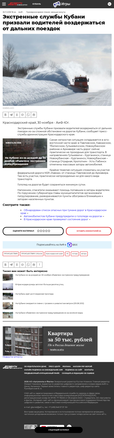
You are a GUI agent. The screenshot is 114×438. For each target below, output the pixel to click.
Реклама (66, 366)
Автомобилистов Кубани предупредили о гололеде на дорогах (63, 216)
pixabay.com (8, 108)
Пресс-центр (54, 366)
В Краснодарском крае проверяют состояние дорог (56, 219)
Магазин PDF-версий (82, 366)
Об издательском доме (35, 366)
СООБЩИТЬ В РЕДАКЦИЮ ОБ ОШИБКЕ (78, 373)
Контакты (89, 370)
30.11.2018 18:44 (9, 12)
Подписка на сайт (73, 370)
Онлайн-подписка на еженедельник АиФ (43, 370)
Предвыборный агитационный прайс (42, 373)
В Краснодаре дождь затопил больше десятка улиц (39, 284)
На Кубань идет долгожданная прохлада (34, 294)
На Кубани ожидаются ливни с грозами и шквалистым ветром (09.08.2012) (49, 303)
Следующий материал (58, 430)
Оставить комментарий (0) (89, 231)
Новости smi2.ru (12, 356)
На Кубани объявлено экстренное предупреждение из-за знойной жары (49, 313)
